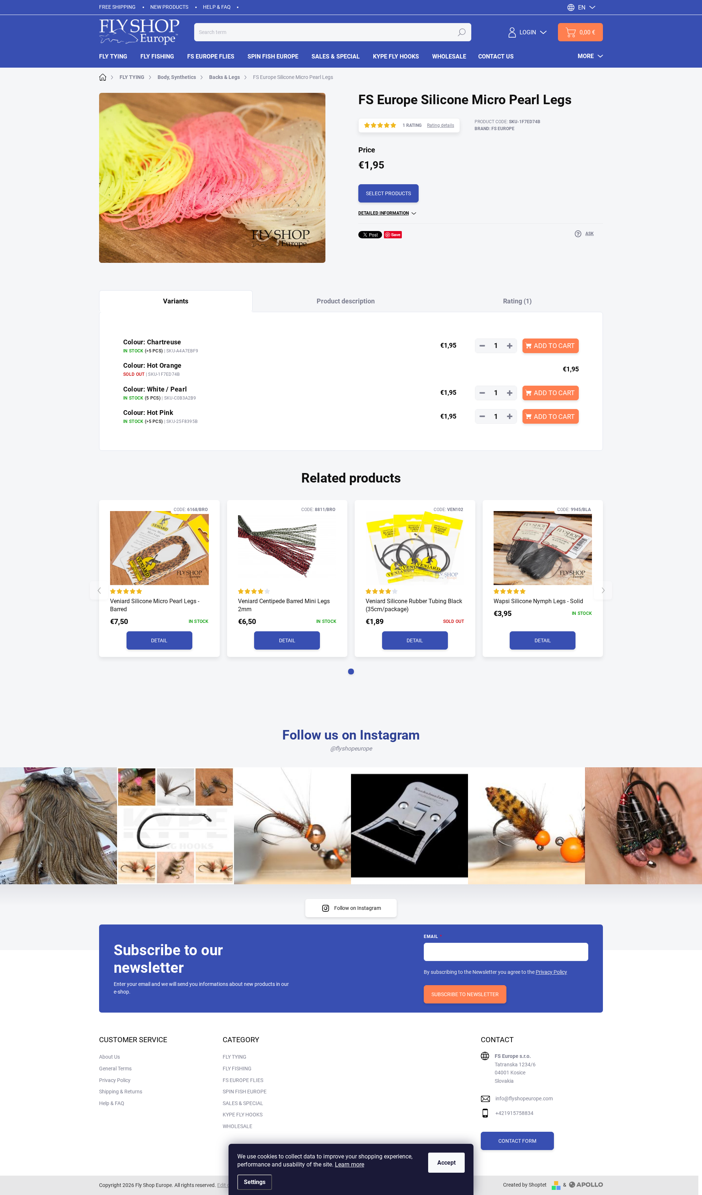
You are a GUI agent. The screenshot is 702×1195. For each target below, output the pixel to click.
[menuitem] (116, 57)
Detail (159, 640)
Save (395, 234)
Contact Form (517, 1141)
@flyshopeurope (351, 748)
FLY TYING (234, 1057)
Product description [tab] (346, 301)
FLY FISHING (237, 1068)
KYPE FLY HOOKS (243, 1115)
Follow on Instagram (357, 908)
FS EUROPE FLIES (243, 1080)
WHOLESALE (237, 1126)
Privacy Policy (551, 972)
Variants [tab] (175, 301)
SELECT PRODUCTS (388, 193)
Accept (446, 1162)
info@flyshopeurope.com (524, 1098)
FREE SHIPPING (117, 7)
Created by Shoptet (525, 1185)
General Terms (115, 1068)
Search (462, 32)
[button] (351, 671)
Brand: (494, 128)
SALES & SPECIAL (243, 1103)
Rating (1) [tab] (517, 301)
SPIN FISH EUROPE (245, 1091)
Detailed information (383, 213)
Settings (254, 1182)
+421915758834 (514, 1113)
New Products (169, 7)
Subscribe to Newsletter (465, 994)
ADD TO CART (554, 345)
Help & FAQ (217, 7)
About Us (109, 1057)
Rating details (440, 125)
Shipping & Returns (120, 1091)
